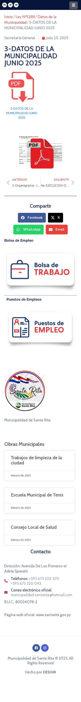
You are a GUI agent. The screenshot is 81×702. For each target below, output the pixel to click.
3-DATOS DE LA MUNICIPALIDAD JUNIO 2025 (21, 113)
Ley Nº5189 (25, 16)
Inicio (8, 16)
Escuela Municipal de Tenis (37, 495)
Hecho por (40, 672)
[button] (32, 218)
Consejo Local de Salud (34, 527)
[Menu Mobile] (73, 5)
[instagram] (45, 648)
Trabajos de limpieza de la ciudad (36, 460)
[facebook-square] (36, 648)
